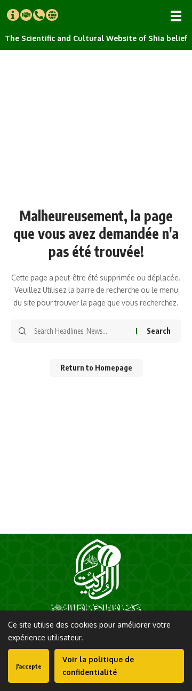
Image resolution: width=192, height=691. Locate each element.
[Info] (13, 15)
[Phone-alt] (39, 15)
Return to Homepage (96, 367)
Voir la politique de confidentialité (98, 666)
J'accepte (28, 666)
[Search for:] (81, 331)
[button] (176, 16)
